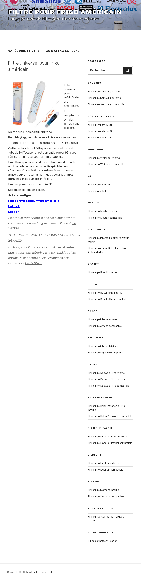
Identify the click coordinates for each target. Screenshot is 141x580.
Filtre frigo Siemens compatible (106, 496)
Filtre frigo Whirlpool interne (104, 157)
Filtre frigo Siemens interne (103, 489)
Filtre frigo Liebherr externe (104, 463)
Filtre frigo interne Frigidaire (104, 346)
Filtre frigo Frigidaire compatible (106, 352)
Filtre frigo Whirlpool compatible (106, 164)
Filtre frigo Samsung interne (104, 91)
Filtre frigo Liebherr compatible (105, 469)
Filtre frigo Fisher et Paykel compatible (110, 442)
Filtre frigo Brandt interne (102, 272)
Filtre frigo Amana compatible (105, 325)
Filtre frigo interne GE (100, 124)
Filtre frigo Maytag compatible (105, 217)
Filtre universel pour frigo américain (33, 200)
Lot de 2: (14, 206)
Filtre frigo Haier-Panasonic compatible (110, 416)
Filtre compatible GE (99, 137)
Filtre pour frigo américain (65, 12)
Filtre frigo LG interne (100, 184)
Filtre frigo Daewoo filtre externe (107, 379)
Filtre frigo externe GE (100, 131)
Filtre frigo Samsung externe (104, 97)
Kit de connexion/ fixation (102, 540)
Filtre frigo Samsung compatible (106, 104)
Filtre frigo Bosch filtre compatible (107, 299)
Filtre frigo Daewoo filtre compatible (108, 385)
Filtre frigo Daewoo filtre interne (106, 372)
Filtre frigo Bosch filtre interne (105, 292)
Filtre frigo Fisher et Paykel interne (108, 436)
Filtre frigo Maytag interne (103, 211)
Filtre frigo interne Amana (102, 319)
